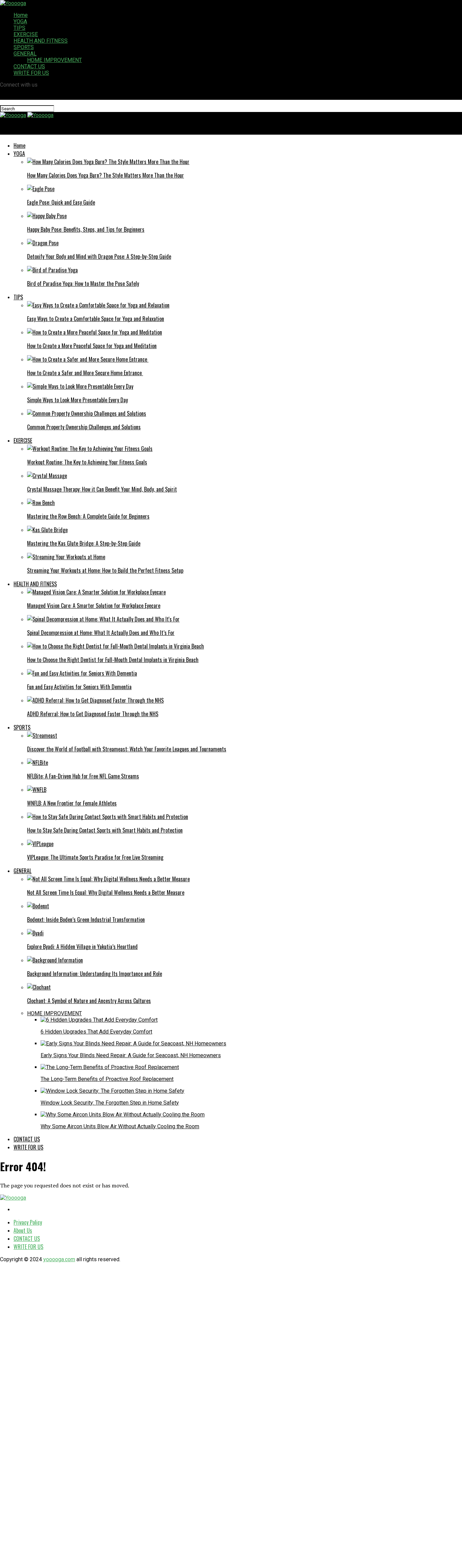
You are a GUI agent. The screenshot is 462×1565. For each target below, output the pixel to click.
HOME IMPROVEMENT (54, 60)
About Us (23, 1230)
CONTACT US (29, 66)
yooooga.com (59, 1259)
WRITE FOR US (31, 73)
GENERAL (25, 53)
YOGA (20, 21)
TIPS (19, 28)
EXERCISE (26, 34)
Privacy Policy (28, 1222)
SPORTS (24, 47)
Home (21, 15)
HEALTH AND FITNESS (41, 41)
